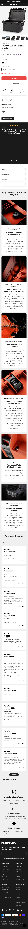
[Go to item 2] (8, 38)
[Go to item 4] (18, 38)
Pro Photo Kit (4, 889)
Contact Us (18, 887)
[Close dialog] (23, 892)
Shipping (18, 889)
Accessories (4, 879)
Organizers (18, 869)
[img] (7, 549)
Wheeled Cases (5, 876)
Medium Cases (5, 869)
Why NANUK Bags (20, 879)
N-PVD (17, 874)
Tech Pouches (19, 871)
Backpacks (18, 866)
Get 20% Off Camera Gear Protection (14, 1)
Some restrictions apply (20, 818)
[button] (14, 54)
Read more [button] (13, 676)
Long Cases (4, 874)
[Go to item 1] (3, 38)
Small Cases (4, 866)
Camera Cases (5, 887)
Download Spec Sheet (7, 118)
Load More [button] (14, 774)
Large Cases (4, 871)
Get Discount (13, 904)
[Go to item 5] (23, 38)
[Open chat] (25, 925)
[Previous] (1, 1)
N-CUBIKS (18, 876)
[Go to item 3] (13, 38)
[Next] (26, 1)
